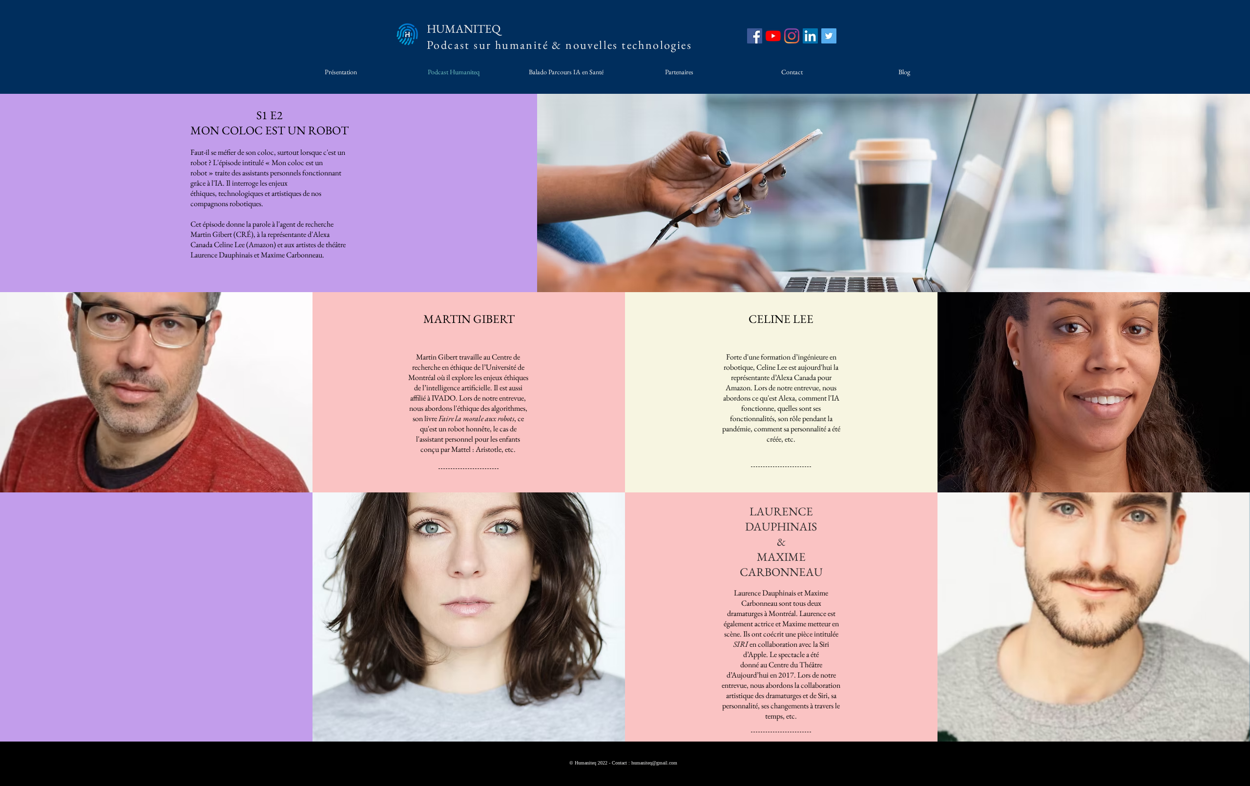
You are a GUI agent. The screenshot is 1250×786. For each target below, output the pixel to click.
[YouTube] (773, 35)
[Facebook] (754, 35)
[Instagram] (791, 35)
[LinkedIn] (810, 35)
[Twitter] (828, 35)
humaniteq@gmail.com (654, 762)
